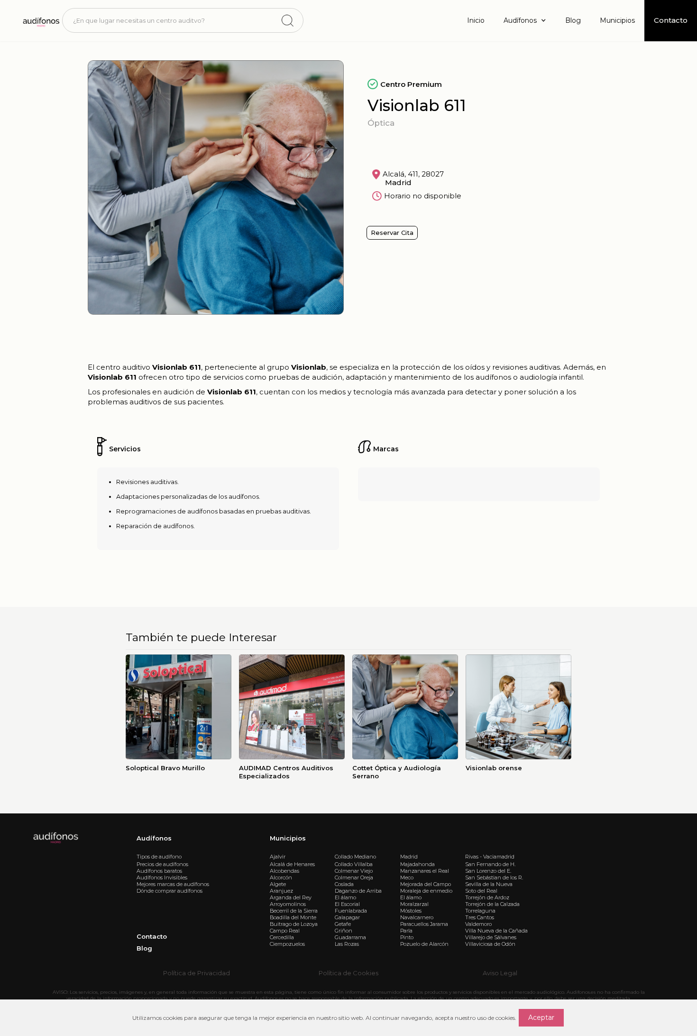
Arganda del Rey (291, 897)
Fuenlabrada (351, 910)
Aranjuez (281, 890)
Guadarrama (350, 937)
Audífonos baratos (159, 871)
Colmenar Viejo (354, 871)
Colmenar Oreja (354, 877)
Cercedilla (282, 937)
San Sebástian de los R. (494, 877)
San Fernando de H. (490, 864)
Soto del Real (481, 890)
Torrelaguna (480, 910)
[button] (525, 20)
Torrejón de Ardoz (487, 897)
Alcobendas (284, 871)
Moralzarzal (414, 904)
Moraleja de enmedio (426, 890)
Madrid (409, 856)
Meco (406, 877)
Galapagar (347, 917)
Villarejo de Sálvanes (490, 937)
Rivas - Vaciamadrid (489, 856)
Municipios (617, 20)
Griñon (343, 930)
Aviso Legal (500, 973)
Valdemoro (478, 924)
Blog (573, 20)
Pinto (406, 937)
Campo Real (285, 930)
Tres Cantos (479, 917)
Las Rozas (347, 944)
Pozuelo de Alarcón (424, 944)
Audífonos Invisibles (162, 877)
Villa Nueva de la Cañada (496, 930)
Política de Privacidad (196, 973)
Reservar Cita (392, 232)
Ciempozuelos (287, 944)
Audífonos (154, 838)
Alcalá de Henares (292, 864)
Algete (278, 884)
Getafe (343, 924)
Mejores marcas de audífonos (173, 884)
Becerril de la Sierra (294, 910)
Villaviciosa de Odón (490, 944)
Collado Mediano (355, 856)
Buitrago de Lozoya (294, 924)
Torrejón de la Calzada (492, 904)
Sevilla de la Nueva (489, 884)
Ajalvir (277, 856)
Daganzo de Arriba (358, 890)
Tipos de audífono (159, 856)
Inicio (476, 20)
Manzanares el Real (424, 871)
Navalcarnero (416, 917)
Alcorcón (281, 877)
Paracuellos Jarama (424, 924)
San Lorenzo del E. (488, 871)
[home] (40, 20)
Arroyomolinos (288, 904)
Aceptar (541, 1017)
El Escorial (347, 904)
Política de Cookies (348, 973)
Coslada (344, 884)
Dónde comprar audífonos (169, 890)
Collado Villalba (354, 864)
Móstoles (411, 910)
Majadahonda (417, 864)
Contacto (152, 936)
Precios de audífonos (162, 864)
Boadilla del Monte (293, 917)
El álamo (345, 897)
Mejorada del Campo (425, 884)
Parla (406, 930)
